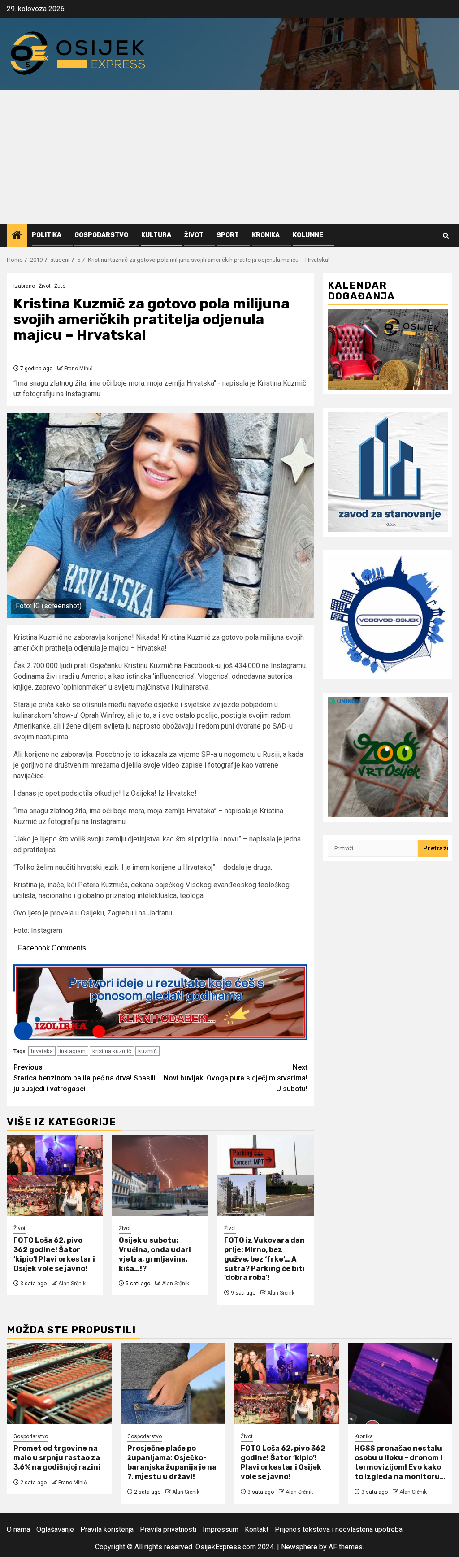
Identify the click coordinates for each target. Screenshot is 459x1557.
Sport (228, 235)
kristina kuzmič (111, 1051)
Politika (46, 235)
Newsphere (299, 1547)
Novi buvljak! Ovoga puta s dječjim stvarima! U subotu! (235, 1078)
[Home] (17, 236)
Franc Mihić (78, 368)
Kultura (156, 235)
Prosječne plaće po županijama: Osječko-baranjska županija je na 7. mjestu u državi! (172, 1462)
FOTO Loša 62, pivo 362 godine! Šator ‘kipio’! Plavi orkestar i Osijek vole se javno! (54, 1254)
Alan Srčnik (72, 1283)
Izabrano (24, 286)
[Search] (445, 235)
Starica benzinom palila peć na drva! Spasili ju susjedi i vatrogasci (84, 1078)
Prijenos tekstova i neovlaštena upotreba (339, 1529)
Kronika (266, 235)
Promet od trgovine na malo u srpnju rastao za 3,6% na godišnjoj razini (56, 1457)
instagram (73, 1051)
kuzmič (147, 1051)
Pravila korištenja (107, 1529)
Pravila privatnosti (168, 1529)
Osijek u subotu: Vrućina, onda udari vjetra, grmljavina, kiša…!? (155, 1254)
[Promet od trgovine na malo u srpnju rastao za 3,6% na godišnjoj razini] (59, 1383)
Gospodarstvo (101, 235)
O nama (18, 1529)
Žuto (59, 286)
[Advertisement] (229, 157)
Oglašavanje (55, 1529)
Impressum (220, 1529)
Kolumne (308, 235)
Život (194, 235)
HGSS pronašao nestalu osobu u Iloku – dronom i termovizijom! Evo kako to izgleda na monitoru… (400, 1462)
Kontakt (256, 1529)
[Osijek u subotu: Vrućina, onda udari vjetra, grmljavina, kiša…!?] (160, 1175)
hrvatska (42, 1051)
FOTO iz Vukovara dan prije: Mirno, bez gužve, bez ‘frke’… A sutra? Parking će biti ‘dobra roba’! (264, 1259)
